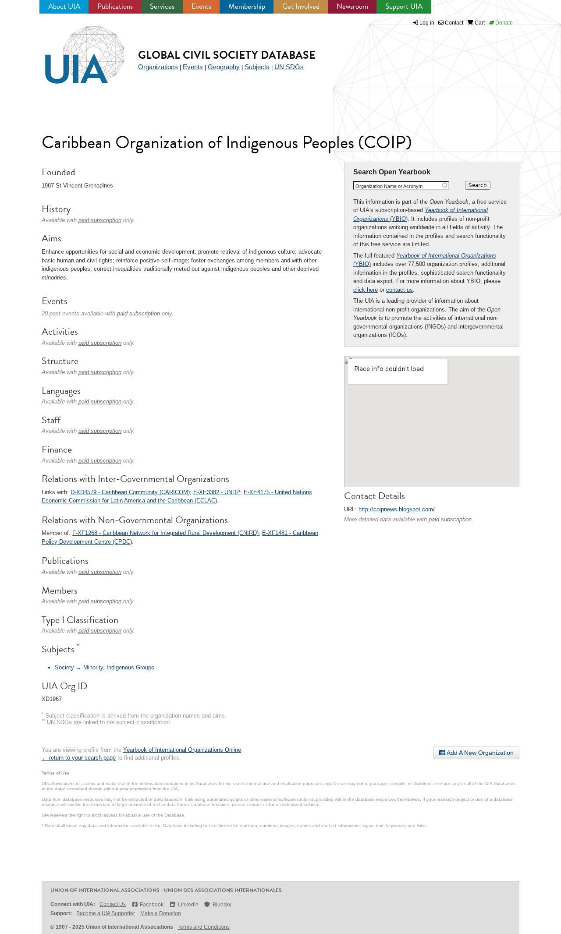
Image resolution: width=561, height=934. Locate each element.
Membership (246, 6)
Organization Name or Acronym (389, 186)
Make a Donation (160, 913)
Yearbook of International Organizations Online (182, 749)
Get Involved (301, 6)
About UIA (64, 6)
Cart (479, 23)
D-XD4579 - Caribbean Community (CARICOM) (130, 492)
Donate (503, 23)
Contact (453, 23)
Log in (426, 23)
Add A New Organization (479, 752)
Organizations (158, 67)
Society (64, 667)
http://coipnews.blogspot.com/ (397, 509)
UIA (74, 50)
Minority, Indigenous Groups (118, 667)
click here (365, 290)
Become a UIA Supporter (105, 913)
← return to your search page (79, 757)
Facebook (151, 905)
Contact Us (112, 904)
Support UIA (404, 6)
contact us (399, 290)
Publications (115, 6)
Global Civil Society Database (227, 55)
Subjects (257, 67)
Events (201, 6)
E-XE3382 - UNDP (216, 492)
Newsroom (352, 6)
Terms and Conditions (204, 927)
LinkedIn (188, 905)
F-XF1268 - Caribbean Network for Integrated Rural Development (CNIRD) (165, 533)
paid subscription (450, 519)
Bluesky (222, 905)
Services (162, 6)
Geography (224, 67)
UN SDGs (289, 67)
